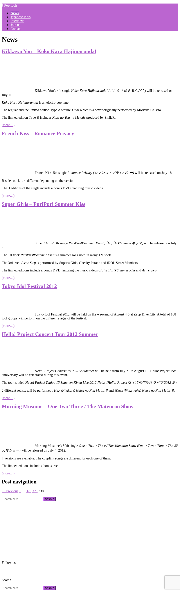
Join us (15, 25)
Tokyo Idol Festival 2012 (29, 286)
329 (35, 491)
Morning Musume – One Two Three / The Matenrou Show (67, 406)
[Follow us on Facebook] (4, 571)
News (15, 13)
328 (28, 491)
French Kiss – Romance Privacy (38, 133)
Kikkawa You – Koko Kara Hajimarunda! (49, 51)
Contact (16, 29)
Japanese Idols (21, 17)
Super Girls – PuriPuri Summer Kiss (43, 204)
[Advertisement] (35, 528)
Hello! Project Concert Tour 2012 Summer (50, 334)
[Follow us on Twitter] (10, 571)
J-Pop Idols (9, 5)
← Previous (10, 491)
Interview (17, 21)
